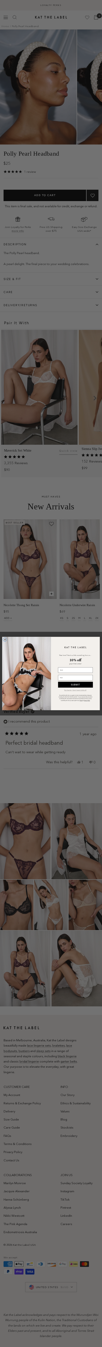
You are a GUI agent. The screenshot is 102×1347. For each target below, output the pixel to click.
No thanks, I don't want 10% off (75, 690)
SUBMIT (75, 684)
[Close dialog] (5, 640)
